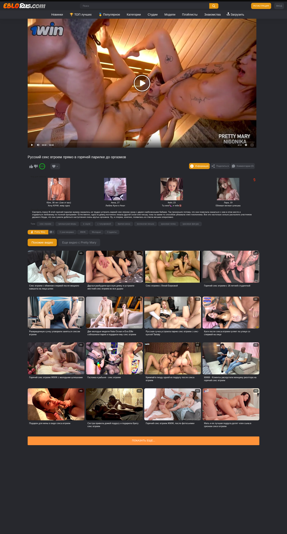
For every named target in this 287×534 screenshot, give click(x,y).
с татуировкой (104, 224)
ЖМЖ (83, 232)
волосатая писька (145, 224)
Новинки (57, 14)
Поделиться (222, 166)
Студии (153, 14)
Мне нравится (31, 166)
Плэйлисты (189, 14)
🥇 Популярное (109, 14)
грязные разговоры (67, 224)
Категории (134, 14)
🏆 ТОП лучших (81, 14)
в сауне (86, 224)
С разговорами (67, 232)
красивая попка (168, 224)
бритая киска (124, 224)
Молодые (96, 232)
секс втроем (45, 224)
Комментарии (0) (245, 166)
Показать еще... (143, 440)
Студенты (111, 232)
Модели (169, 14)
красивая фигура (191, 224)
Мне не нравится (36, 166)
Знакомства (212, 14)
